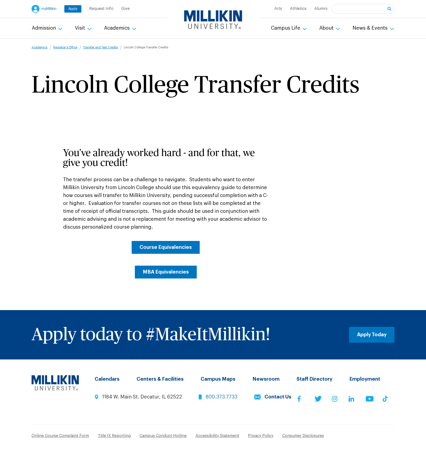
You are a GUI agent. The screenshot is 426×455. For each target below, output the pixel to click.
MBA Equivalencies (166, 272)
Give (125, 9)
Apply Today (372, 334)
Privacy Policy (260, 436)
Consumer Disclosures (303, 436)
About (327, 28)
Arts (278, 9)
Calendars (107, 379)
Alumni (320, 9)
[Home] (213, 19)
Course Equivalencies (166, 247)
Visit (80, 28)
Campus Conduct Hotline (163, 436)
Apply (72, 9)
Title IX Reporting (114, 436)
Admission (44, 28)
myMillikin (48, 9)
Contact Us (278, 397)
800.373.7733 (221, 397)
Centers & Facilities (160, 379)
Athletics (298, 9)
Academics (117, 28)
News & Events (371, 28)
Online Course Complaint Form (60, 436)
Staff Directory (314, 379)
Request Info (101, 9)
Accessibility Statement (217, 436)
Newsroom (266, 379)
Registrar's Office (65, 47)
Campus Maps (218, 379)
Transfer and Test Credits (100, 47)
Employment (364, 379)
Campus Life (286, 28)
